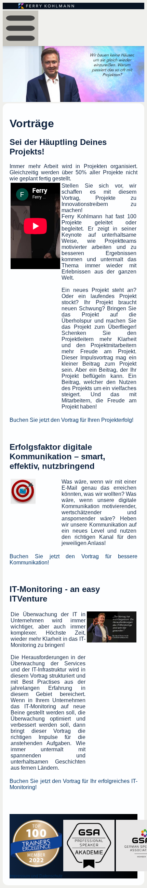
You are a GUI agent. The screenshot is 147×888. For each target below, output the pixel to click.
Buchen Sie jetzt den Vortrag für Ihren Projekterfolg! (71, 420)
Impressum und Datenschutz (36, 876)
